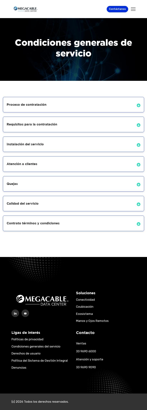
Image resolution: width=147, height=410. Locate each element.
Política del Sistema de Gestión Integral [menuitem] (39, 360)
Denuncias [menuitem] (18, 367)
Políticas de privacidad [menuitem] (27, 339)
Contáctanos (117, 9)
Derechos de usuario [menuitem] (26, 353)
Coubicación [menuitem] (84, 306)
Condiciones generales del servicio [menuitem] (35, 346)
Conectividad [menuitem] (85, 299)
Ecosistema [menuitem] (84, 314)
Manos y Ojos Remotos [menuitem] (92, 321)
